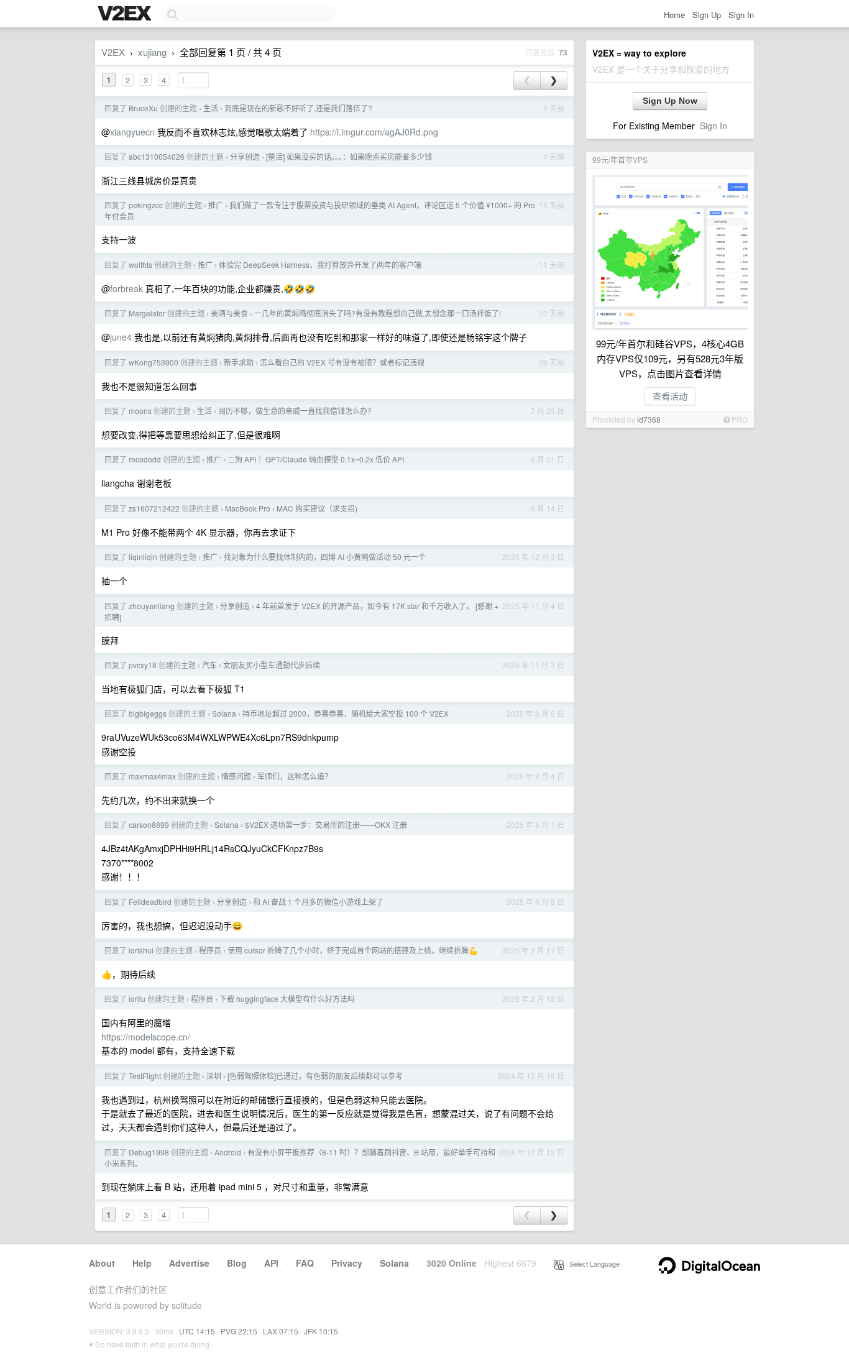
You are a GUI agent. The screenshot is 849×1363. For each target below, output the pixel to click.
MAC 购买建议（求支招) (317, 508)
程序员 (210, 950)
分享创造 (245, 156)
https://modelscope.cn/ (145, 1036)
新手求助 (239, 362)
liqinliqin (143, 556)
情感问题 (236, 776)
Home (674, 15)
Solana (224, 713)
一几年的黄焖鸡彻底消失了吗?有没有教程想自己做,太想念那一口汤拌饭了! (377, 313)
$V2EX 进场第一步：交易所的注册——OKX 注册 (326, 824)
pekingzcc (146, 205)
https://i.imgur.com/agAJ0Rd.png (374, 132)
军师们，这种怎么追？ (294, 776)
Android (227, 1152)
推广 (215, 205)
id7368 (649, 419)
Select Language (592, 1264)
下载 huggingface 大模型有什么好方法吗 (287, 998)
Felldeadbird (150, 901)
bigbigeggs (148, 713)
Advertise (189, 1263)
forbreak (126, 288)
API (271, 1263)
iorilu (137, 998)
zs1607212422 (154, 508)
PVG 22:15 (239, 1331)
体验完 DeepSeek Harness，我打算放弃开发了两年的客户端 (320, 264)
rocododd (145, 459)
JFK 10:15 (321, 1331)
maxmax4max (152, 776)
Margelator (147, 313)
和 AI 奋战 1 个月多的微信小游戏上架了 (318, 901)
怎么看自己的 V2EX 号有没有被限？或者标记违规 (342, 362)
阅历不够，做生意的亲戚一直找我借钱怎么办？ (296, 410)
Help (142, 1263)
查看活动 (670, 396)
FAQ (305, 1263)
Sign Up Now (670, 101)
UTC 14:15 (197, 1331)
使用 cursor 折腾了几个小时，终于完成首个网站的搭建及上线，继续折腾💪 (352, 950)
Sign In (741, 15)
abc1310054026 (157, 156)
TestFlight (145, 1075)
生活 (210, 108)
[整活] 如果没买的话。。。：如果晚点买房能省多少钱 (349, 156)
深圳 (213, 1075)
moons (140, 410)
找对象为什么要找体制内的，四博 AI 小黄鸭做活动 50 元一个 (325, 556)
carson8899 (149, 824)
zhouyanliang (152, 605)
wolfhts (140, 264)
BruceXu (143, 108)
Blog (237, 1263)
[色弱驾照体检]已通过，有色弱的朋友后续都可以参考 (315, 1075)
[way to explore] (126, 14)
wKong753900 (153, 362)
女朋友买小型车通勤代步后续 (271, 664)
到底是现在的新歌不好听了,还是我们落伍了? (298, 108)
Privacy (346, 1263)
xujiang (152, 51)
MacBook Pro (247, 508)
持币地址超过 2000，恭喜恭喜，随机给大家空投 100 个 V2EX (345, 713)
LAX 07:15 (280, 1331)
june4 (121, 337)
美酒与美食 (229, 313)
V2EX (113, 51)
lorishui (141, 950)
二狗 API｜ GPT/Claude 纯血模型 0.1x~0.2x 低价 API (315, 459)
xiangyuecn (132, 132)
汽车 (209, 664)
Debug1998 (149, 1152)
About (102, 1263)
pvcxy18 (143, 664)
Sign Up (706, 15)
